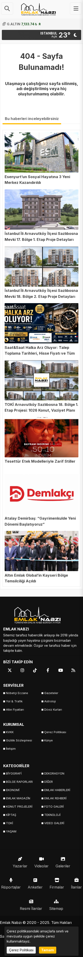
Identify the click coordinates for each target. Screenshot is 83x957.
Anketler (35, 887)
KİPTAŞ (11, 815)
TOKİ (9, 823)
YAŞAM (11, 831)
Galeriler (63, 866)
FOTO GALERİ (54, 806)
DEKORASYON (54, 773)
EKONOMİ (12, 790)
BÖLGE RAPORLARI (19, 781)
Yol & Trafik (14, 701)
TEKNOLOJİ (52, 815)
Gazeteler (51, 693)
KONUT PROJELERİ (19, 806)
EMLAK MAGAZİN (18, 798)
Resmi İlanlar (31, 908)
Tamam (47, 950)
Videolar (41, 866)
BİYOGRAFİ (13, 773)
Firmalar (57, 887)
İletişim (11, 748)
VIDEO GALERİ (54, 823)
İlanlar (76, 887)
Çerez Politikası (55, 732)
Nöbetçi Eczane (17, 693)
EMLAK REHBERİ (55, 798)
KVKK (10, 732)
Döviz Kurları (53, 709)
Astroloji (50, 701)
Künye (48, 740)
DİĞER (48, 781)
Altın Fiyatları (15, 709)
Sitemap (56, 908)
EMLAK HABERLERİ (57, 790)
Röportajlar (11, 887)
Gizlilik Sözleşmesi (19, 740)
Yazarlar (20, 866)
